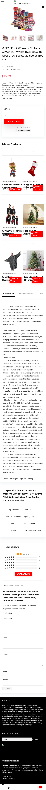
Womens (27, 510)
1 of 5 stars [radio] (14, 612)
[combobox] (35, 739)
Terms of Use (7, 777)
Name (6, 671)
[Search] (42, 3)
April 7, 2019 (29, 517)
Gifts (18, 69)
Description (8, 293)
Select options (38, 187)
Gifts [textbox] (35, 739)
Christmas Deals (11, 69)
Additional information (26, 293)
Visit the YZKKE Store (32, 531)
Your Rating (7, 613)
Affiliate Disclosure (8, 779)
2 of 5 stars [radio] (15, 612)
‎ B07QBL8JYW (30, 524)
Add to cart (13, 121)
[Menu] (2, 3)
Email (5, 680)
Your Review (8, 619)
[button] (43, 7)
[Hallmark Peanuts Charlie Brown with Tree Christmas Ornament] (12, 168)
